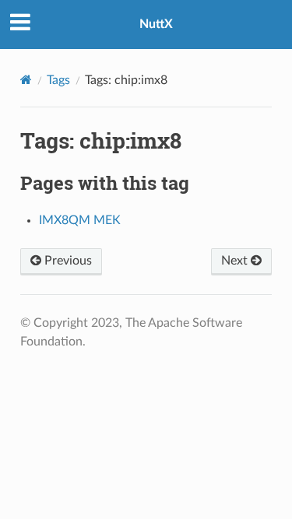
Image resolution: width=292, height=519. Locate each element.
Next (236, 260)
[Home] (26, 79)
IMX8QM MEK (80, 220)
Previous (66, 260)
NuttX (156, 24)
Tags (58, 80)
